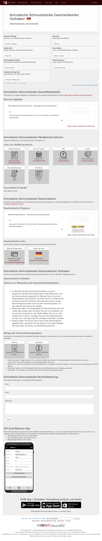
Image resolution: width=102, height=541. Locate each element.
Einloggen (95, 2)
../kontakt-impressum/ (87, 161)
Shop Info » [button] (8, 56)
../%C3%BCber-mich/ (38, 161)
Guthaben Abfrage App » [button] (13, 80)
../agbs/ (14, 180)
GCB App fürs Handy (16, 204)
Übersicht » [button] (57, 44)
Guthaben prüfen (36, 2)
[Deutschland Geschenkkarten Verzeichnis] (29, 18)
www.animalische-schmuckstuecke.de (14, 162)
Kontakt (63, 2)
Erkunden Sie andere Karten (39, 260)
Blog (56, 2)
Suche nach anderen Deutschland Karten (85, 85)
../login (39, 180)
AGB (43, 518)
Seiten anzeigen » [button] (59, 56)
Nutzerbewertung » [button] (60, 68)
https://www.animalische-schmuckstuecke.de (78, 95)
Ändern (78, 518)
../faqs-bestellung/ (63, 161)
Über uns (24, 518)
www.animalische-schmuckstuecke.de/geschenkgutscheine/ (17, 261)
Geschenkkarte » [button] (10, 68)
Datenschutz (37, 518)
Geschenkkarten (23, 2)
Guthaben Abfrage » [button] (11, 44)
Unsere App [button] (48, 2)
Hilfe (30, 518)
